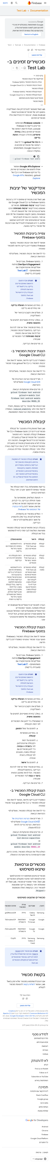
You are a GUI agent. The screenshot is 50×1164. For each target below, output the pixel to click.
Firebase (42, 45)
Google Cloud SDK (32, 382)
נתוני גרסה (44, 1103)
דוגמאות (45, 1046)
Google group (42, 1099)
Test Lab (21, 10)
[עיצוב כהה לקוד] (34, 156)
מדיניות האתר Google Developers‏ (22, 1016)
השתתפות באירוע (41, 1080)
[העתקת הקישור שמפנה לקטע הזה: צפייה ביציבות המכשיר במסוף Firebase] (19, 237)
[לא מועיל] (28, 50)
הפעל (10, 45)
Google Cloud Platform (39, 1138)
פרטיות (38, 1152)
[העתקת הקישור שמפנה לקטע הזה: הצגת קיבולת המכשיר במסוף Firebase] (19, 631)
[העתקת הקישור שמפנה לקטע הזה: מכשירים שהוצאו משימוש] (15, 897)
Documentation (39, 10)
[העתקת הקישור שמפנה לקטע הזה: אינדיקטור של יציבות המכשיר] (28, 193)
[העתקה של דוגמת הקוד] (38, 156)
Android (45, 1126)
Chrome (45, 1130)
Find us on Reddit (41, 1069)
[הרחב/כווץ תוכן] (34, 75)
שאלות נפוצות (43, 1111)
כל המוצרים (43, 1142)
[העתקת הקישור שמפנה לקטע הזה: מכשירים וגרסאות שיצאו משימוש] (17, 869)
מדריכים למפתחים (41, 1038)
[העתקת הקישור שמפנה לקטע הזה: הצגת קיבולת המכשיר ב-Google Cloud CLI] (16, 794)
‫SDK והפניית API (42, 1042)
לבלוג (46, 1065)
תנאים (45, 1152)
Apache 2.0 (7, 1013)
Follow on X (43, 1072)
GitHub (45, 1054)
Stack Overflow (42, 1095)
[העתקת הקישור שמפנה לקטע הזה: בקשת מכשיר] (18, 975)
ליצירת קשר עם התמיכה (39, 1091)
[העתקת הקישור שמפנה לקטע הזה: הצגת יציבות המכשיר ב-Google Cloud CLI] (16, 355)
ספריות (45, 1050)
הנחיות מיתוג (43, 1107)
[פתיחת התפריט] (45, 3)
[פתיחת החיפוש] (16, 2)
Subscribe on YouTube (39, 1076)
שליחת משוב (37, 55)
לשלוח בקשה (29, 984)
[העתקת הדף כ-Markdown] (17, 68)
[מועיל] (32, 50)
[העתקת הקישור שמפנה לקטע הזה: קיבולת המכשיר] (15, 422)
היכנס (5, 3)
